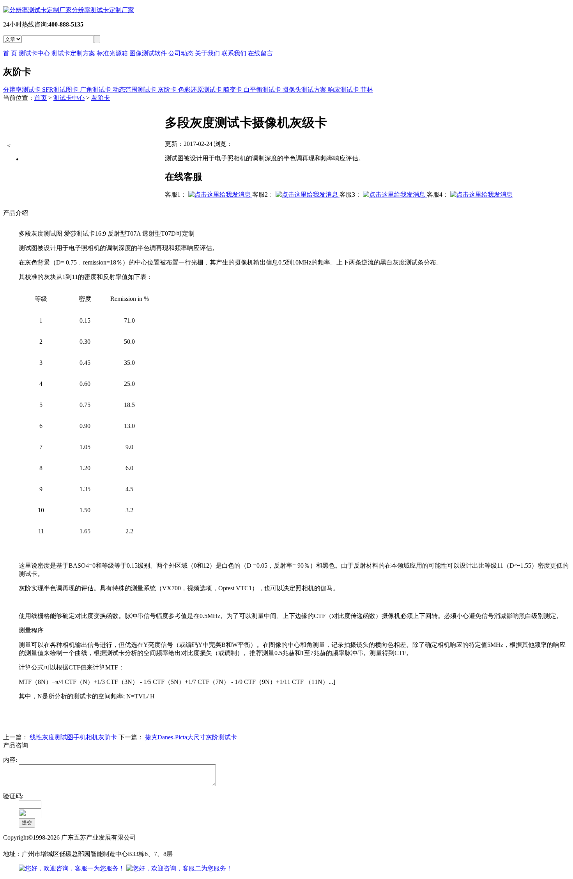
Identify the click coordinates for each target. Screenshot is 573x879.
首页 (40, 97)
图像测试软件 (148, 53)
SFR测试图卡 (61, 89)
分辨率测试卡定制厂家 (103, 10)
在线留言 (260, 53)
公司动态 (180, 53)
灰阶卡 (168, 89)
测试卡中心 (34, 53)
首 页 (10, 53)
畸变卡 (233, 89)
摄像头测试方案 (305, 89)
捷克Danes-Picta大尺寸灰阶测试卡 (191, 737)
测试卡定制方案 (73, 53)
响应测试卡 (344, 89)
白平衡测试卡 (263, 89)
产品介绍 (15, 213)
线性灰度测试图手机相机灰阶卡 (74, 737)
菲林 (367, 89)
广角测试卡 (96, 89)
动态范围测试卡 (135, 89)
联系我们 (233, 53)
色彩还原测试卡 (200, 89)
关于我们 (207, 53)
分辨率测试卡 (22, 89)
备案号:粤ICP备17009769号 (40, 845)
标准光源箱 (112, 53)
